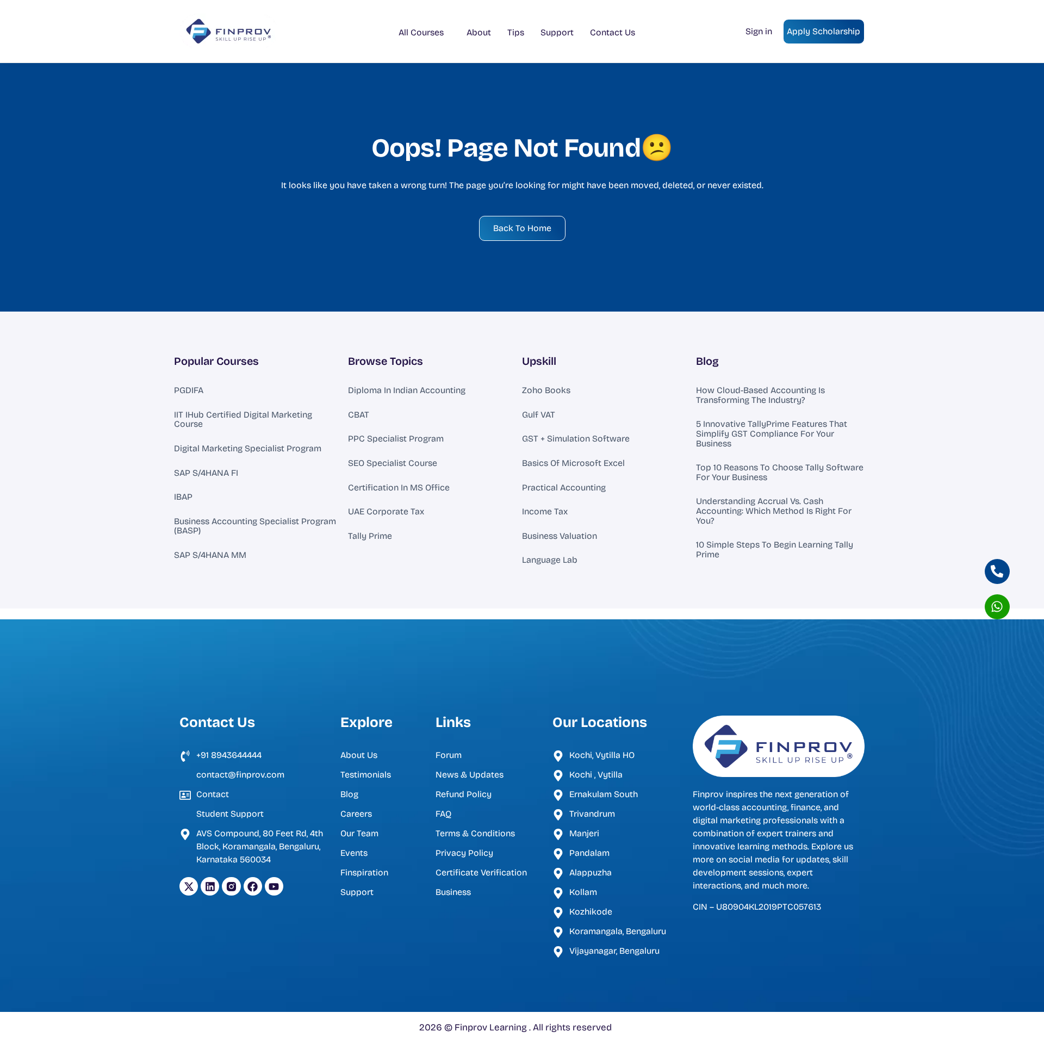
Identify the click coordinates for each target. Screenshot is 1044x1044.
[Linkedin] (210, 886)
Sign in (758, 31)
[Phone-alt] (997, 571)
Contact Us (612, 32)
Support (557, 32)
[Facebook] (253, 886)
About (479, 32)
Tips (515, 32)
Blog (707, 361)
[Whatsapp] (997, 606)
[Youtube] (274, 886)
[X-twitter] (188, 886)
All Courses (421, 32)
